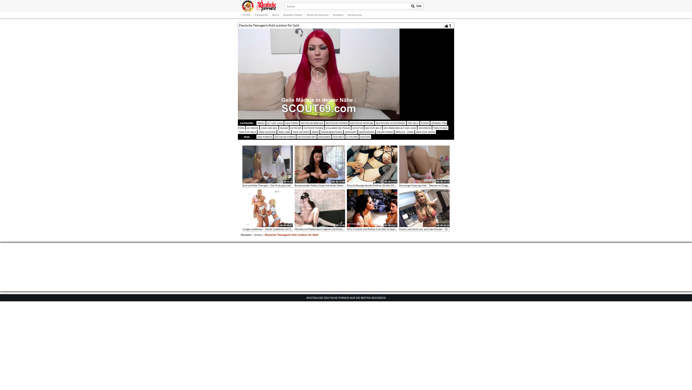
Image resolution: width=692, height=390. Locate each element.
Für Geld (413, 123)
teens (315, 131)
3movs (261, 123)
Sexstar (365, 136)
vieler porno (385, 131)
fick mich (338, 136)
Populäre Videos (292, 14)
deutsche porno (284, 136)
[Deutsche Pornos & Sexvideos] (261, 5)
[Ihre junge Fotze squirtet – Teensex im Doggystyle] (424, 164)
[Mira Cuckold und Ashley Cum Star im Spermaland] (372, 208)
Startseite (246, 235)
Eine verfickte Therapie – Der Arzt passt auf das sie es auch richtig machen (283, 185)
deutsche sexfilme (361, 123)
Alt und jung (275, 123)
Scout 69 (357, 127)
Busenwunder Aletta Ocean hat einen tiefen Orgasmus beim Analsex (333, 185)
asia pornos (264, 136)
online (284, 127)
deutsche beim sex (312, 123)
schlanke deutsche (337, 127)
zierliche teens (425, 131)
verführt (351, 131)
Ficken (425, 123)
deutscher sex (306, 136)
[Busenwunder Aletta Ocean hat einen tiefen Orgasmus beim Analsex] (320, 164)
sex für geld (373, 127)
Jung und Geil (269, 127)
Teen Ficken (440, 127)
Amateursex (355, 14)
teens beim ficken (331, 131)
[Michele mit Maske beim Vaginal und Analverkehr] (320, 208)
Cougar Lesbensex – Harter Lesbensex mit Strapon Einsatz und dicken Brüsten (285, 229)
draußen (324, 136)
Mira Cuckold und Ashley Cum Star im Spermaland (375, 229)
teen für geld (247, 131)
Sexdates (338, 14)
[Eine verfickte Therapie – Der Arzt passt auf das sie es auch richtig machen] (267, 164)
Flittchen (352, 136)
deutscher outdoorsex (390, 123)
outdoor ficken (313, 127)
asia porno (291, 123)
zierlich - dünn (404, 131)
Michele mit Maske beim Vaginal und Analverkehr (322, 229)
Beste (275, 14)
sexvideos (424, 127)
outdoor (295, 127)
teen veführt (300, 131)
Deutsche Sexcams (317, 14)
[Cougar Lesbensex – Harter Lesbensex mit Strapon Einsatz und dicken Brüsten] (267, 208)
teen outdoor (267, 131)
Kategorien (261, 14)
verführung (366, 131)
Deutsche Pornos (337, 123)
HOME (247, 14)
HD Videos (252, 127)
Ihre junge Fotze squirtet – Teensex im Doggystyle (426, 185)
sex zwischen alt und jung (399, 127)
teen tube (284, 131)
